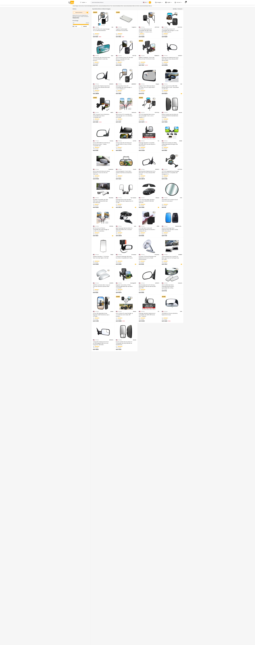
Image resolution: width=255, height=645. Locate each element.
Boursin (180, 112)
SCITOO (134, 140)
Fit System (157, 254)
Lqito (135, 226)
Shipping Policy (76, 17)
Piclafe (134, 169)
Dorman (111, 140)
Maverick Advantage (178, 226)
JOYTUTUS (157, 27)
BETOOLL (111, 226)
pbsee (111, 311)
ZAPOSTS (180, 55)
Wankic (134, 311)
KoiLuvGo (180, 283)
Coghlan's (134, 27)
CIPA (181, 197)
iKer (112, 27)
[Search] (150, 2)
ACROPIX (111, 283)
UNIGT (111, 112)
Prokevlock (111, 169)
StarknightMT (133, 283)
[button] (158, 2)
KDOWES (180, 254)
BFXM (158, 226)
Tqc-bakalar (133, 197)
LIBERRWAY (133, 84)
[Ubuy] (71, 2)
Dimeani (157, 197)
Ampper (157, 84)
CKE (181, 84)
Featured (180, 9)
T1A (158, 140)
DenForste (134, 112)
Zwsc (112, 55)
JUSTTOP (134, 55)
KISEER (180, 140)
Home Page (75, 6)
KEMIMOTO (157, 55)
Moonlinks (111, 197)
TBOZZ (111, 254)
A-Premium (133, 254)
